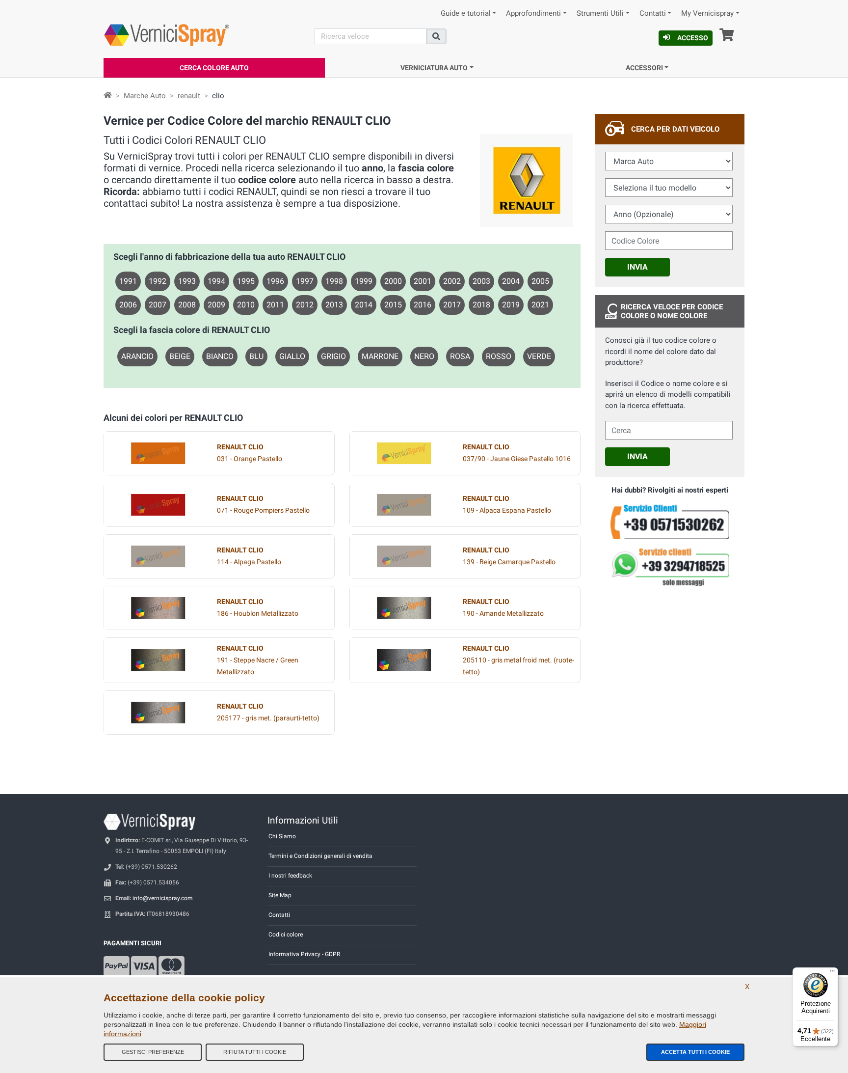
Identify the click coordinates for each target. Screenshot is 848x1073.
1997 (305, 281)
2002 (452, 281)
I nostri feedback (290, 875)
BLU (256, 356)
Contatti (652, 13)
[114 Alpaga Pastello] (158, 556)
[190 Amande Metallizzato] (404, 608)
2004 (511, 281)
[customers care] (669, 521)
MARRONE (380, 356)
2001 (422, 281)
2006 (128, 304)
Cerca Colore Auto (214, 68)
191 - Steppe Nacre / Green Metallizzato (257, 660)
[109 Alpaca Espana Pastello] (404, 504)
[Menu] (832, 973)
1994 (216, 281)
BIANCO (220, 356)
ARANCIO (137, 356)
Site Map (280, 895)
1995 (246, 281)
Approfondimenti (533, 13)
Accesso (692, 38)
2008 (187, 304)
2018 (481, 304)
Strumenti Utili (600, 13)
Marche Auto (145, 95)
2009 (216, 304)
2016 (422, 304)
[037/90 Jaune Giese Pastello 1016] (404, 453)
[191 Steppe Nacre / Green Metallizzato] (158, 660)
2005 (540, 281)
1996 (275, 281)
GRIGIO (333, 356)
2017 (452, 304)
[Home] (108, 95)
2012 (305, 304)
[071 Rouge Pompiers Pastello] (158, 504)
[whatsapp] (669, 567)
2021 (540, 304)
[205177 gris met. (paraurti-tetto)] (158, 712)
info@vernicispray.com (162, 898)
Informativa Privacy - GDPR (304, 954)
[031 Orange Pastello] (158, 453)
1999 (363, 281)
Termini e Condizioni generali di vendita (320, 856)
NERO (424, 356)
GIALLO (292, 356)
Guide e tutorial (466, 13)
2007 (157, 304)
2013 (334, 304)
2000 (393, 281)
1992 (157, 281)
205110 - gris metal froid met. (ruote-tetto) (518, 660)
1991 (128, 281)
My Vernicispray (707, 13)
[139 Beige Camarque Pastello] (404, 556)
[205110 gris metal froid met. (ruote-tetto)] (404, 660)
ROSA (460, 356)
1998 (334, 281)
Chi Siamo (282, 836)
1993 (187, 281)
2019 (511, 304)
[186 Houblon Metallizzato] (158, 608)
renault (189, 95)
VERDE (539, 356)
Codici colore (285, 934)
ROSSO (498, 356)
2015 (393, 304)
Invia (637, 267)
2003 (481, 281)
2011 (275, 304)
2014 (363, 304)
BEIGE (179, 356)
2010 (246, 304)
